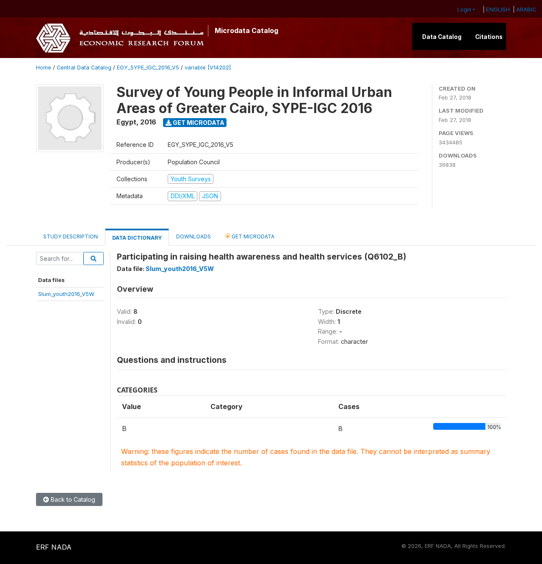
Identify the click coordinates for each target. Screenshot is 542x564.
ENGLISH (498, 9)
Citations (489, 36)
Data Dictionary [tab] (137, 238)
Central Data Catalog (84, 67)
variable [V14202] (208, 67)
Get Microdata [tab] (252, 236)
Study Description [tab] (70, 236)
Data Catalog (442, 36)
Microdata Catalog (246, 30)
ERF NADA (54, 547)
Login (464, 9)
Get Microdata (197, 122)
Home (43, 67)
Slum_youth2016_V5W (66, 293)
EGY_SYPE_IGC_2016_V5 (148, 67)
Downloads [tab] (193, 236)
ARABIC (526, 9)
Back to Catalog (72, 499)
